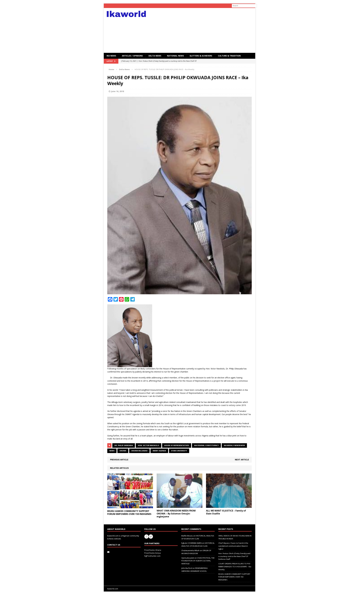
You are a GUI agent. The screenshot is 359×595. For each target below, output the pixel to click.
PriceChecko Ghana (152, 550)
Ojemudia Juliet (187, 558)
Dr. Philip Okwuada (123, 445)
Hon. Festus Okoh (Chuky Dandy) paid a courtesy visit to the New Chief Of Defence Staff (234, 556)
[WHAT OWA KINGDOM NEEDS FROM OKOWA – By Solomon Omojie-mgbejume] (179, 506)
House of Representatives (176, 445)
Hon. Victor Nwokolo (148, 445)
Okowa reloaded (139, 451)
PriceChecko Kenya (152, 553)
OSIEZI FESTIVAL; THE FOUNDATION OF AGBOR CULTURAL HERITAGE (198, 561)
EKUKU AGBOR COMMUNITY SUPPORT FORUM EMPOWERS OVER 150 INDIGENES (129, 513)
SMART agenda (159, 451)
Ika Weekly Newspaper (234, 445)
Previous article (119, 459)
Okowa (122, 451)
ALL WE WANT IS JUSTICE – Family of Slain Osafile (226, 512)
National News (175, 55)
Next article (242, 459)
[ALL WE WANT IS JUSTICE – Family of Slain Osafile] (229, 506)
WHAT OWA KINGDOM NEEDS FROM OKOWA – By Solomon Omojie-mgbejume (176, 513)
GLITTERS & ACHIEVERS (201, 55)
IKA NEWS (111, 55)
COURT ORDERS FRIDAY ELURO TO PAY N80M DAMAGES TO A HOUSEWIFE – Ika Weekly (234, 566)
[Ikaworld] (128, 14)
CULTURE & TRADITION (229, 55)
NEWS (111, 451)
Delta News (155, 55)
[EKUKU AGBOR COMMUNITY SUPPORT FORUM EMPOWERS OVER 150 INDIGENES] (130, 506)
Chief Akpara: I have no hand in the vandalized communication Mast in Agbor (233, 546)
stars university (179, 451)
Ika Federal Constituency (206, 445)
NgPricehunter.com (152, 556)
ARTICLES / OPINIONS (132, 55)
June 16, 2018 (117, 91)
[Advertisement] (204, 30)
